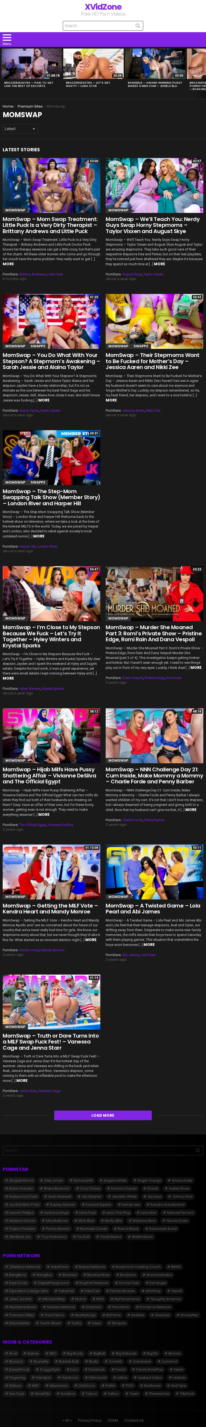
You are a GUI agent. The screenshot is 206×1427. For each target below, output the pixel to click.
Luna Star (148, 1212)
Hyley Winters (29, 689)
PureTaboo (54, 1315)
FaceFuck (97, 1369)
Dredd (152, 1188)
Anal (13, 1353)
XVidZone (103, 7)
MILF (35, 1385)
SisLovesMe (19, 1323)
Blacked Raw (98, 1274)
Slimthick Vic (20, 1236)
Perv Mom (120, 1307)
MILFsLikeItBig (53, 1298)
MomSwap (15, 210)
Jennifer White (124, 1196)
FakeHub (66, 1290)
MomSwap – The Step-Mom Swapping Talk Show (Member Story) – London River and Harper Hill (51, 497)
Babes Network (92, 1266)
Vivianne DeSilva (60, 825)
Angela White (115, 1180)
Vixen (96, 1323)
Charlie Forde (132, 820)
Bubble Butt (69, 1361)
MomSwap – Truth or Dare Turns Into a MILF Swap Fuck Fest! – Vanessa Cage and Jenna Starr (51, 1042)
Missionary (58, 1385)
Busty (93, 1361)
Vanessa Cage (49, 1091)
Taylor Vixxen (153, 274)
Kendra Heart (29, 950)
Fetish (178, 1369)
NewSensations (22, 1307)
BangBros (17, 1274)
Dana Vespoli (132, 678)
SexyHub (162, 1315)
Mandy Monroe (52, 950)
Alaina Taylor (29, 410)
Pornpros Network (155, 1307)
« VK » (67, 1420)
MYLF (100, 1298)
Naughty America (166, 1298)
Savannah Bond (163, 1228)
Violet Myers (110, 1236)
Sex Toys (16, 1393)
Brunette (41, 1361)
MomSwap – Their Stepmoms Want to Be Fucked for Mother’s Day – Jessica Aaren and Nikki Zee (153, 361)
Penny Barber (154, 820)
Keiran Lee (131, 1204)
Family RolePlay (149, 1369)
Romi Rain (174, 678)
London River (47, 546)
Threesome (159, 1393)
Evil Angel (158, 1282)
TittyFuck (187, 1393)
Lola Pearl (148, 955)
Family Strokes (122, 1290)
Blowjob (16, 1361)
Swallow (68, 1393)
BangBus (44, 1274)
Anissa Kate (182, 1180)
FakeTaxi (92, 1290)
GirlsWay (153, 1290)
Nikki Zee (153, 410)
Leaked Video (150, 1377)
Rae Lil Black (128, 1228)
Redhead (152, 1385)
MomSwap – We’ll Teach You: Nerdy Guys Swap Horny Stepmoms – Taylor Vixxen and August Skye (153, 225)
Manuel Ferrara (180, 1212)
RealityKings (85, 1315)
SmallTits (42, 1393)
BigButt (99, 1353)
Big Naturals (126, 1353)
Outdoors (86, 1385)
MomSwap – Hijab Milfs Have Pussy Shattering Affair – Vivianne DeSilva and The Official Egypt (49, 775)
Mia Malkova (57, 1220)
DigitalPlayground (53, 1282)
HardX (176, 1290)
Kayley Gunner (62, 1204)
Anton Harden (21, 1188)
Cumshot (169, 1361)
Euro (74, 1369)
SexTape (178, 1385)
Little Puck (55, 274)
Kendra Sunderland (167, 1204)
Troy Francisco (54, 1236)
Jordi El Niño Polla (24, 1204)
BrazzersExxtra (159, 1274)
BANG (176, 1266)
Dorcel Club (129, 1282)
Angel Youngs (149, 1180)
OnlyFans (93, 1307)
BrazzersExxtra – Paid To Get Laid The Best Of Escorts (28, 84)
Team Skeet (50, 1323)
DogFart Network (93, 1282)
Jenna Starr (27, 1091)
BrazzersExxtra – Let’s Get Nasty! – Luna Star (88, 84)
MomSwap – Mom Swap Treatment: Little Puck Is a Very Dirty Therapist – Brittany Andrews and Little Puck (50, 225)
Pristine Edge (155, 678)
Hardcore (69, 1377)
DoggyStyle (50, 1369)
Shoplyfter (189, 1315)
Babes (33, 1353)
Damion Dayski (124, 1188)
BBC (52, 1353)
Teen (134, 1393)
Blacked (69, 1274)
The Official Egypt (32, 825)
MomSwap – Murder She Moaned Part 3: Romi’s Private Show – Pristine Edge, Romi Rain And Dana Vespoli (154, 633)
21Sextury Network (24, 1266)
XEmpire (119, 1323)
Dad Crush (18, 1282)
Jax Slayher (91, 1196)
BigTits (152, 1353)
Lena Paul (87, 1212)
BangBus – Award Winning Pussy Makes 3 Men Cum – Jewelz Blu (155, 84)
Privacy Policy (90, 1420)
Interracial (97, 1377)
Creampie (142, 1361)
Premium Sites (21, 1315)
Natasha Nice (144, 1220)
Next (203, 72)
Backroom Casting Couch (138, 1266)
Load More (102, 1115)
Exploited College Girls (28, 1290)
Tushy (76, 1323)
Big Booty (75, 1353)
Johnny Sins (182, 1196)
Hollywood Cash (23, 1196)
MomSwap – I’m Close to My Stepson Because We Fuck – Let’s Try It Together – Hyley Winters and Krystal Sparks (51, 636)
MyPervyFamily (127, 1298)
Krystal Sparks (53, 689)
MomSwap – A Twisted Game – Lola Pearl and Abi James (153, 909)
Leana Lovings (56, 1212)
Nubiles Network (61, 1307)
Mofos (80, 1298)
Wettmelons (142, 1236)
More (8, 264)
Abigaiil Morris (21, 1180)
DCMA (113, 1420)
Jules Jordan (20, 1298)
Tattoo (113, 1393)
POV (130, 1385)
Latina (122, 1377)
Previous (2, 72)
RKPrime (113, 1315)
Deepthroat (19, 1369)
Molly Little (113, 1220)
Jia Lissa (154, 1196)
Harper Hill (27, 546)
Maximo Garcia (22, 1220)
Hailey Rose (179, 1188)
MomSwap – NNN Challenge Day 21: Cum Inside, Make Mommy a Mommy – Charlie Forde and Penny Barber (154, 775)
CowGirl (115, 1361)
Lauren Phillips (21, 1212)
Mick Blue (86, 1220)
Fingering (17, 1377)
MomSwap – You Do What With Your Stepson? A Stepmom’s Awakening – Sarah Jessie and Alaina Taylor (51, 361)
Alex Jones (53, 1180)
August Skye (132, 274)
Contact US (134, 1420)
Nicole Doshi (177, 1220)
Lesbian (179, 1377)
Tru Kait (83, 1236)
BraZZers (128, 1274)
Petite (110, 1385)
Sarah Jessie (50, 410)
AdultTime (59, 1266)
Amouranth (83, 1180)
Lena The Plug (118, 1212)
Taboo (91, 1393)
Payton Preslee (22, 1228)
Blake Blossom (56, 1188)
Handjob (43, 1377)
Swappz (38, 346)
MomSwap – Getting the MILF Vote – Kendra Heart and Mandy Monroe (50, 909)
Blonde (174, 1353)
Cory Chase (90, 1188)
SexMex (137, 1315)
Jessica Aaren (133, 410)
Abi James (130, 955)
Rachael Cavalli (93, 1228)
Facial (120, 1369)
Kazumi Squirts (98, 1204)
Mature (15, 1385)
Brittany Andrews (32, 274)
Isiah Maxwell (59, 1196)
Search (138, 27)
